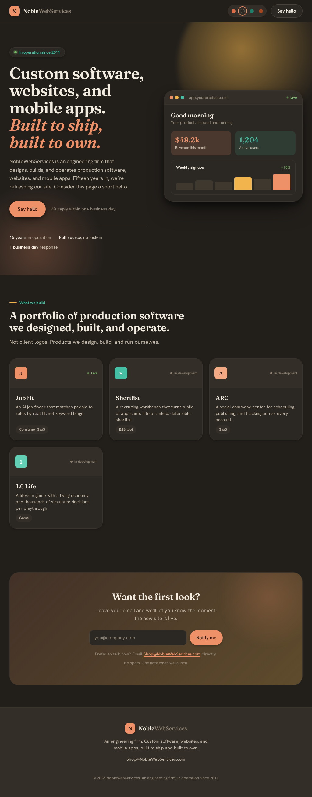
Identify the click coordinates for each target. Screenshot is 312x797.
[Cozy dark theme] (242, 11)
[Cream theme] (233, 11)
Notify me (206, 638)
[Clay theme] (261, 11)
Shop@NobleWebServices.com (172, 654)
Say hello (286, 11)
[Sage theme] (252, 11)
